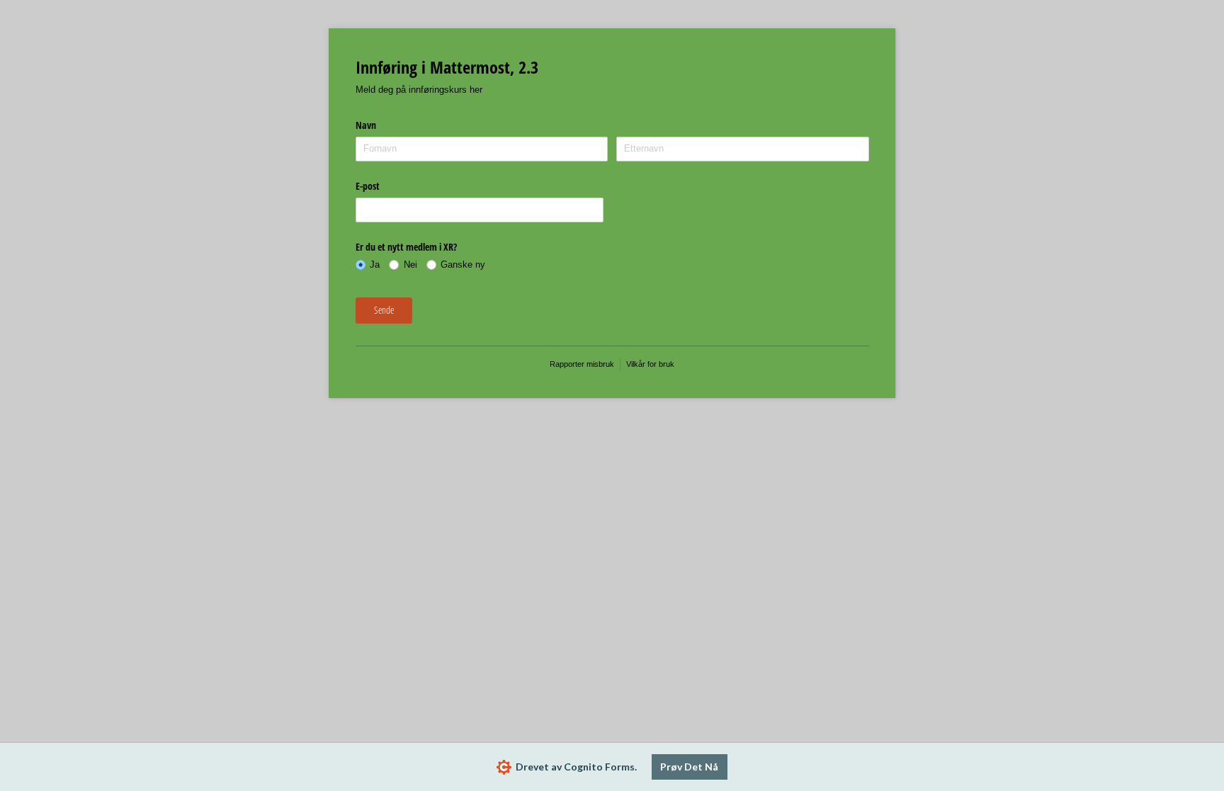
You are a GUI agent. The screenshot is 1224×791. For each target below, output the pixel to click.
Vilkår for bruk (650, 364)
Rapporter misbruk (582, 364)
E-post (368, 186)
